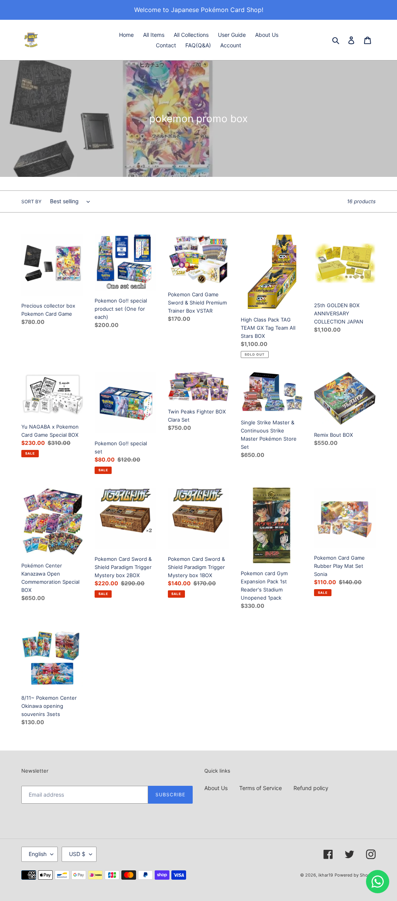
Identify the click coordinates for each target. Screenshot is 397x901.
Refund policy (310, 788)
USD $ (77, 854)
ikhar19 (325, 875)
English (38, 854)
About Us (216, 788)
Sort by (31, 201)
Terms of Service (260, 788)
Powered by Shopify (355, 875)
